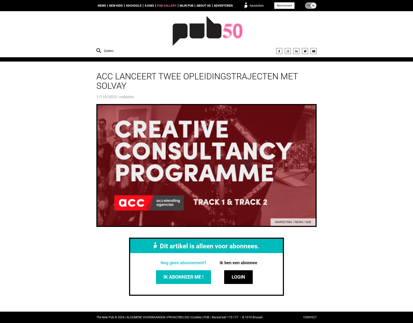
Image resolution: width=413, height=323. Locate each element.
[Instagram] (288, 51)
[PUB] (208, 34)
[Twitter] (305, 51)
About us (203, 5)
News (102, 5)
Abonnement (284, 5)
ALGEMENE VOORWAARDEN (145, 317)
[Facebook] (279, 51)
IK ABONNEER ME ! (183, 277)
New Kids (116, 5)
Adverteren (223, 5)
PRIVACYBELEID (178, 317)
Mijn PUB (186, 5)
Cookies (196, 317)
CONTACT (310, 317)
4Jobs (149, 5)
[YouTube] (314, 51)
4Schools (134, 5)
